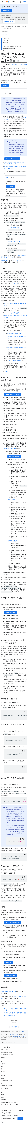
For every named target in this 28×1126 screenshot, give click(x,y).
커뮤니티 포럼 (4, 1064)
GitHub (3, 1078)
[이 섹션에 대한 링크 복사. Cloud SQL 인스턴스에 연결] (24, 866)
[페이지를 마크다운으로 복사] (19, 61)
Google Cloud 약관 (6, 1113)
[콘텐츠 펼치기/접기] (11, 39)
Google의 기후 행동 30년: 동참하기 (10, 1115)
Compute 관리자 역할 (13, 228)
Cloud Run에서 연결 (9, 1015)
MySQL (17, 6)
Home (2, 26)
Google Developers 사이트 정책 (19, 1036)
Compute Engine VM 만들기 (11, 313)
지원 (2, 1066)
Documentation (9, 26)
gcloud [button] (12, 177)
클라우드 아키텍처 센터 (6, 1085)
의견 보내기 (5, 34)
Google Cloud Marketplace (7, 1054)
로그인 (24, 1)
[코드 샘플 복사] (25, 712)
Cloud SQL (8, 6)
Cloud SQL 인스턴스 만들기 (8, 991)
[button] (15, 136)
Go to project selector (12, 159)
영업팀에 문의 (4, 1057)
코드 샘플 (3, 1083)
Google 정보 (4, 1110)
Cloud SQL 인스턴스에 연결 (14, 360)
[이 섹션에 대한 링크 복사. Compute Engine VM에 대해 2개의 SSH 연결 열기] (17, 643)
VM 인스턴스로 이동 (10, 612)
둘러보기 (5, 85)
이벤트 (2, 1097)
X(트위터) (3, 1099)
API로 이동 (10, 186)
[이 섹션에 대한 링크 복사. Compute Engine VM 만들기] (2, 600)
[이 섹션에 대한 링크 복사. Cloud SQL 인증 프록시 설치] (2, 727)
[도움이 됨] (10, 31)
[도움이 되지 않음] (13, 31)
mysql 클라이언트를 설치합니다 (15, 333)
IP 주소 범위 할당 (12, 500)
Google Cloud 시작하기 (6, 1080)
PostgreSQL (15, 64)
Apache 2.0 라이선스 (14, 1034)
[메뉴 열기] (2, 2)
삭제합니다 (7, 371)
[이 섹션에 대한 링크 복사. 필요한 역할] (10, 200)
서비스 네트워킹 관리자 (13, 242)
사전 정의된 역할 (17, 260)
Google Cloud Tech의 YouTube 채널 (9, 1104)
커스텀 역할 (4, 260)
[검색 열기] (17, 2)
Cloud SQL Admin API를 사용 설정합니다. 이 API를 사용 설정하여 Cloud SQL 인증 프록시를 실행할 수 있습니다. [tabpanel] (15, 188)
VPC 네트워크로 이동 (14, 456)
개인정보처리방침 (12, 1110)
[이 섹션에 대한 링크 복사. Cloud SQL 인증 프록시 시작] (2, 781)
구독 (20, 1118)
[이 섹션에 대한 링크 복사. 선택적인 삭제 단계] (14, 942)
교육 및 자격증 (4, 1088)
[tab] (6, 177)
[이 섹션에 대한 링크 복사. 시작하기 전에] (13, 94)
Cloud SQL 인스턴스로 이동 (12, 922)
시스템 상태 (4, 1071)
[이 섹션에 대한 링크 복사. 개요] (6, 268)
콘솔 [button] (7, 177)
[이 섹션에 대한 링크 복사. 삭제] (6, 907)
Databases (17, 26)
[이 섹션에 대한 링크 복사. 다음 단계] (10, 988)
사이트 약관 (20, 1110)
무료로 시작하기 (6, 10)
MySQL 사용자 (17, 996)
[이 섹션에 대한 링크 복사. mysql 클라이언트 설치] (20, 699)
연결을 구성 (15, 283)
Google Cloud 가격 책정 (6, 1052)
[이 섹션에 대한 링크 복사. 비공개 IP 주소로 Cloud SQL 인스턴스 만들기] (13, 380)
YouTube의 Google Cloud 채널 (8, 1102)
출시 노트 (3, 1069)
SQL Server (24, 64)
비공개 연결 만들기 (12, 541)
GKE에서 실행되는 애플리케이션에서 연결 (15, 1013)
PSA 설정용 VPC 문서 (10, 448)
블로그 (2, 1094)
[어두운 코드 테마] (22, 712)
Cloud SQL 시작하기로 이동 (12, 394)
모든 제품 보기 (4, 1049)
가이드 (9, 28)
